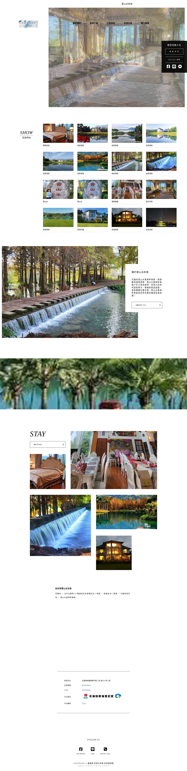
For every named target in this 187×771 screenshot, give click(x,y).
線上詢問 (145, 23)
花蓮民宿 (89, 766)
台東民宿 (106, 766)
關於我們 (77, 23)
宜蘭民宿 (81, 766)
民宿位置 (128, 23)
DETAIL (38, 444)
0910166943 (86, 685)
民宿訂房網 (99, 763)
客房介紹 (94, 23)
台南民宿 (98, 766)
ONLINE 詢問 (174, 59)
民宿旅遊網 (109, 763)
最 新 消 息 (174, 51)
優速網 (90, 763)
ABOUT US (141, 305)
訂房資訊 (111, 23)
